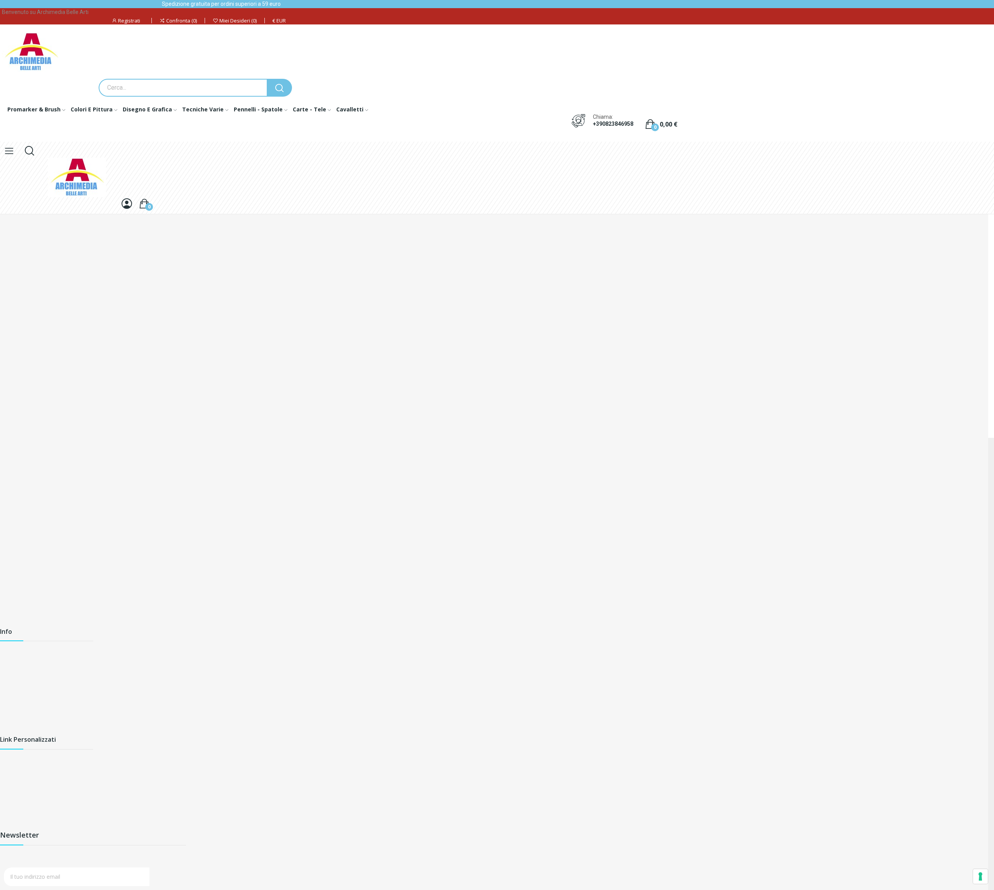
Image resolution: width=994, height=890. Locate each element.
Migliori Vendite (19, 801)
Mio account (15, 814)
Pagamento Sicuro (23, 679)
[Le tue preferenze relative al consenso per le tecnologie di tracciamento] (980, 876)
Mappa (8, 706)
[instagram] (93, 499)
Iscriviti (168, 876)
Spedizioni (12, 653)
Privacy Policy (17, 719)
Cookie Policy (17, 732)
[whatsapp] (110, 499)
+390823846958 (613, 124)
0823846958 (58, 462)
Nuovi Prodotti (18, 787)
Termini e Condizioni (25, 827)
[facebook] (76, 499)
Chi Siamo (12, 666)
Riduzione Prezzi (20, 774)
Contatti (10, 692)
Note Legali (14, 761)
